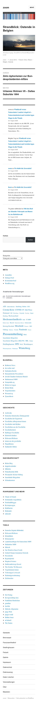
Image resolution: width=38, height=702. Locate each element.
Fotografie (21, 313)
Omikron (11, 329)
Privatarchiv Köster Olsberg (14, 474)
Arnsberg (18, 306)
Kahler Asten (6, 323)
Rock (25, 334)
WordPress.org (9, 283)
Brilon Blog (9, 463)
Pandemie (23, 329)
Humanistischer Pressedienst (14, 374)
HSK (24, 319)
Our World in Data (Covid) (13, 550)
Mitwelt (7, 547)
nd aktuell (8, 620)
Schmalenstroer (10, 480)
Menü (32, 7)
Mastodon (6, 692)
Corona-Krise (8, 309)
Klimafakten (9, 536)
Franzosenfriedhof (9, 642)
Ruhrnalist (8, 511)
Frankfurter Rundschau (12, 600)
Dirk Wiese (28, 310)
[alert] (19, 297)
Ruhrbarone (9, 508)
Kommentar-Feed (10, 280)
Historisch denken (11, 435)
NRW (30, 326)
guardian (8, 603)
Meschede (19, 325)
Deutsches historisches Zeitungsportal (17, 416)
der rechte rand (9, 368)
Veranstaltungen (9, 682)
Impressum (7, 662)
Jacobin (7, 606)
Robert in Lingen (10, 385)
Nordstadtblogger (10, 502)
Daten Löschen (8, 677)
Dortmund (6, 313)
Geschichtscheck (10, 430)
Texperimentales (10, 391)
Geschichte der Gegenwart (13, 418)
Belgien (5, 62)
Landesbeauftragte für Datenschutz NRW (18, 541)
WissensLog (9, 393)
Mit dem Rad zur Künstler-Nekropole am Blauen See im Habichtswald (20, 211)
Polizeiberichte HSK (11, 472)
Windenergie (15, 348)
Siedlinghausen (8, 344)
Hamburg (5, 316)
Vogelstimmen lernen (12, 570)
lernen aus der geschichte (13, 441)
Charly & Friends (10, 497)
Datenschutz (7, 667)
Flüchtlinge (16, 313)
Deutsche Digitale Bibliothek (14, 530)
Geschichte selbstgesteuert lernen (15, 421)
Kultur (25, 60)
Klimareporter (9, 539)
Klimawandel (28, 323)
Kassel (12, 323)
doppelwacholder (10, 466)
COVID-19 (19, 309)
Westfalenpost (28, 344)
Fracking (27, 313)
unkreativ (8, 514)
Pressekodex (9, 556)
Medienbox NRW (10, 544)
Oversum (16, 329)
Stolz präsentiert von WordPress (25, 698)
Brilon (24, 306)
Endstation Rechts (11, 371)
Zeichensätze (9, 578)
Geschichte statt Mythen (12, 424)
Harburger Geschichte (12, 433)
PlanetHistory (9, 444)
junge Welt (8, 612)
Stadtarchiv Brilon (11, 447)
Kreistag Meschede (8, 326)
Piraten (29, 329)
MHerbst (8, 469)
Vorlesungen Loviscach (12, 572)
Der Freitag (8, 595)
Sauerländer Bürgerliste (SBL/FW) (14, 341)
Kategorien (6, 255)
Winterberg (24, 348)
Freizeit (21, 60)
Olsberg (5, 330)
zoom (6, 7)
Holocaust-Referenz (11, 438)
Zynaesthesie (9, 396)
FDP (11, 313)
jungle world (9, 614)
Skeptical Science (10, 561)
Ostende (10, 62)
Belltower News (10, 365)
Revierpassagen (10, 505)
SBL (26, 341)
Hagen (31, 313)
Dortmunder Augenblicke (13, 500)
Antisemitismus (11, 306)
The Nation (8, 623)
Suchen (5, 235)
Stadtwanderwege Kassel (13, 564)
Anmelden (8, 275)
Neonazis (26, 326)
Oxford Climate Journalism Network (16, 553)
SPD (17, 344)
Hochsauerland (13, 316)
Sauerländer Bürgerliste (10, 338)
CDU (28, 306)
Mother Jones (9, 617)
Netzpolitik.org (10, 382)
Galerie (5, 657)
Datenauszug (8, 672)
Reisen (30, 60)
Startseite (6, 632)
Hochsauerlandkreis (12, 319)
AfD (4, 306)
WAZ (21, 344)
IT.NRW (28, 320)
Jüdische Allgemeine (11, 609)
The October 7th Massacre (13, 567)
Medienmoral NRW (11, 379)
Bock (10, 187)
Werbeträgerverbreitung (12, 575)
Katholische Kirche (19, 323)
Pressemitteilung (13, 334)
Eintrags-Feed (9, 278)
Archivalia (8, 413)
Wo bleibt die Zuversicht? (23, 168)
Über (4, 687)
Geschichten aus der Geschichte (15, 427)
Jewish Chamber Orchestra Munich (16, 376)
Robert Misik (9, 388)
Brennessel (7, 637)
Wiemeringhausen (7, 348)
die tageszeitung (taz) (11, 598)
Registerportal (9, 558)
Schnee (31, 341)
